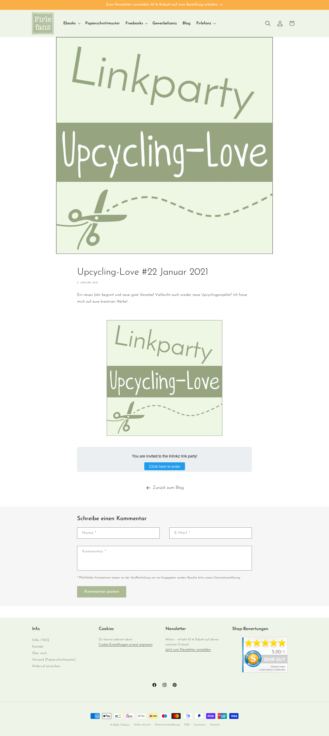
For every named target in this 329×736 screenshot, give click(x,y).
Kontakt (37, 647)
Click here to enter (164, 466)
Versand (214, 724)
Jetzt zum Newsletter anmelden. (188, 649)
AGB (186, 724)
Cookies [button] (106, 629)
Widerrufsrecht (142, 724)
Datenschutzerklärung (167, 724)
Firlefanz (125, 725)
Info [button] (36, 629)
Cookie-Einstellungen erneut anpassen (125, 644)
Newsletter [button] (175, 629)
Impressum (200, 724)
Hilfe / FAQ (40, 640)
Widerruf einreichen (46, 666)
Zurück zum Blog (168, 488)
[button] (71, 23)
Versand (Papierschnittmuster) (54, 660)
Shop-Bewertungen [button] (250, 629)
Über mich (39, 653)
